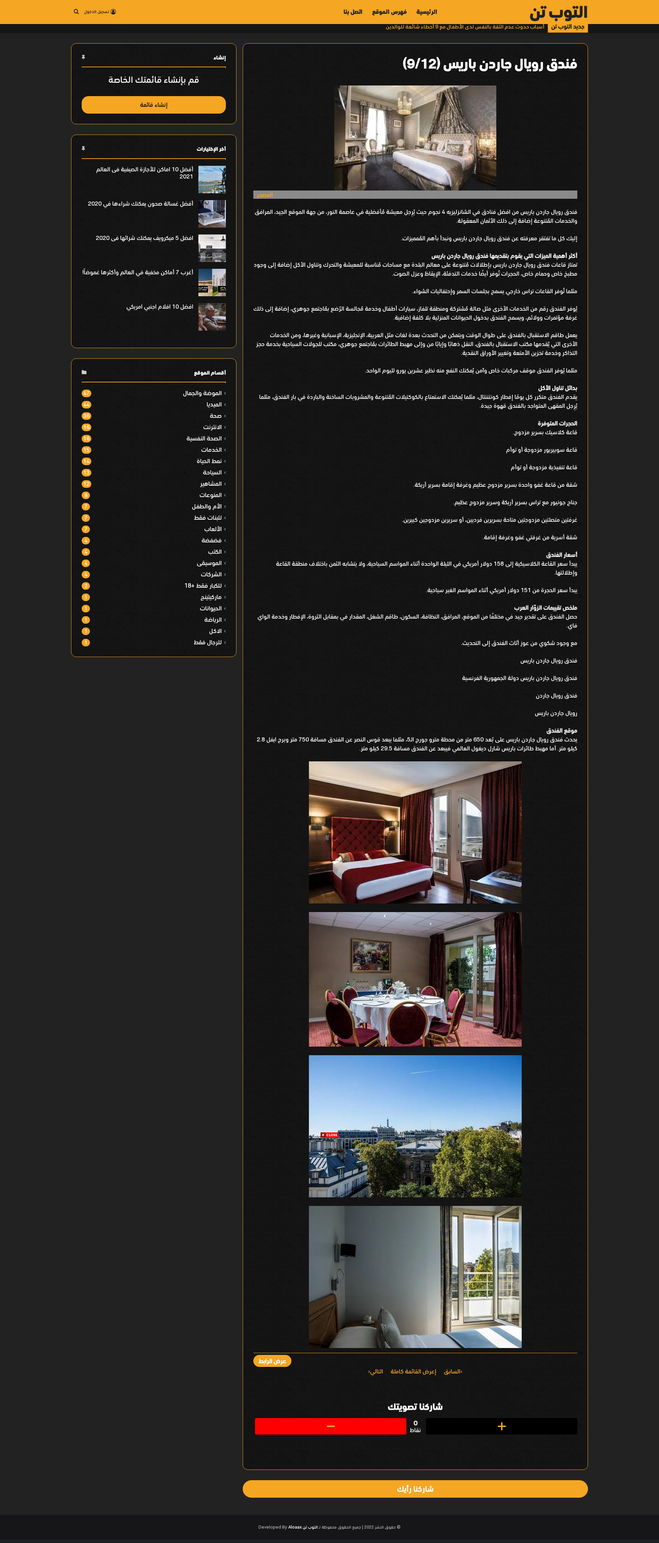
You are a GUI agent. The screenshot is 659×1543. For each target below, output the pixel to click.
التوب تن (310, 1527)
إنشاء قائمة (153, 104)
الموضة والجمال (202, 392)
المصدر (265, 194)
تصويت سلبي (330, 1426)
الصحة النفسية (204, 438)
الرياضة (213, 619)
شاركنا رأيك (415, 1489)
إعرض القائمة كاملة (413, 1371)
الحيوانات (211, 608)
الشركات (211, 574)
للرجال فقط (208, 642)
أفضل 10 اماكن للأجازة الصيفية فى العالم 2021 (144, 172)
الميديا (214, 404)
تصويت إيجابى (501, 1426)
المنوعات (210, 494)
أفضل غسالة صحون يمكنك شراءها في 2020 (140, 203)
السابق (452, 1371)
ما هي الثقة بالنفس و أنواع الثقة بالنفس (500, 26)
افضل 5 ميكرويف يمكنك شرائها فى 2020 (144, 238)
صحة (216, 415)
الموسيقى (209, 562)
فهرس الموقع (389, 11)
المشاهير (211, 483)
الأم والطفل (207, 506)
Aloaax (295, 1527)
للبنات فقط (208, 517)
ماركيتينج (211, 596)
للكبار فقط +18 (203, 585)
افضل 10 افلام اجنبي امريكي (159, 306)
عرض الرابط (272, 1361)
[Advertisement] (329, 1186)
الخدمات (211, 449)
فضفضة (211, 540)
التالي (376, 1371)
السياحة (212, 472)
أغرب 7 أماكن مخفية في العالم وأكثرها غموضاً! (137, 272)
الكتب (215, 551)
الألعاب (213, 528)
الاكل (215, 630)
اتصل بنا (353, 11)
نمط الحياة (209, 460)
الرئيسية (426, 11)
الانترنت (212, 426)
